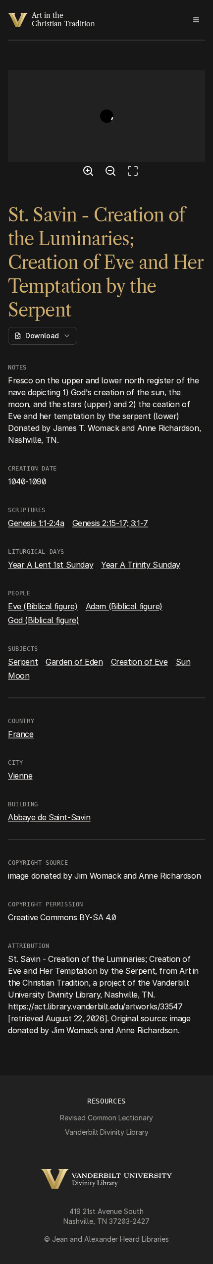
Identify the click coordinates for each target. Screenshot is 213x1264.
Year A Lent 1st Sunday (50, 565)
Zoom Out (112, 172)
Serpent (23, 662)
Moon (18, 676)
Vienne (20, 776)
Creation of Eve (139, 662)
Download (42, 335)
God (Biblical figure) (43, 620)
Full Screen (135, 172)
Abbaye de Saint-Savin (49, 817)
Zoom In (90, 172)
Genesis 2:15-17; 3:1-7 (110, 523)
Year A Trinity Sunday (140, 565)
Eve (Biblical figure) (43, 606)
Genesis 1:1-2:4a (36, 523)
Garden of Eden (74, 662)
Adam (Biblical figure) (124, 606)
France (21, 734)
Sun (183, 662)
